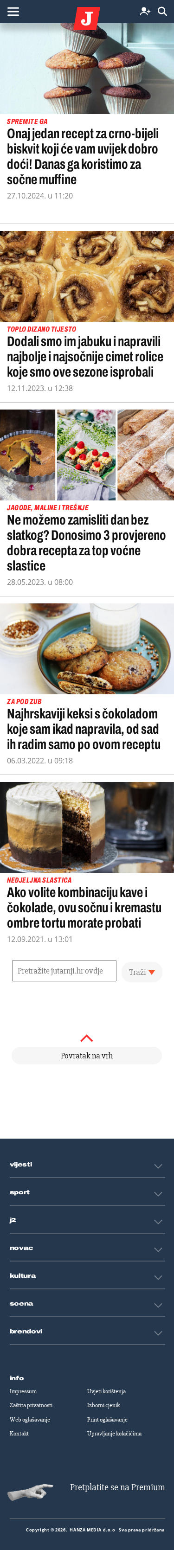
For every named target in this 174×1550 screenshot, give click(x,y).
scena (22, 1303)
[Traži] (162, 12)
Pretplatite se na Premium (117, 1487)
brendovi (26, 1331)
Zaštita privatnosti (31, 1405)
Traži (137, 972)
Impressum (23, 1391)
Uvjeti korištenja (106, 1391)
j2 (13, 1220)
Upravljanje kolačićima (114, 1433)
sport (20, 1192)
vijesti (21, 1164)
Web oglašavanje (30, 1419)
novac (22, 1248)
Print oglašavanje (107, 1419)
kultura (23, 1276)
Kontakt (19, 1433)
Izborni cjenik (103, 1405)
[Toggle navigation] (13, 11)
